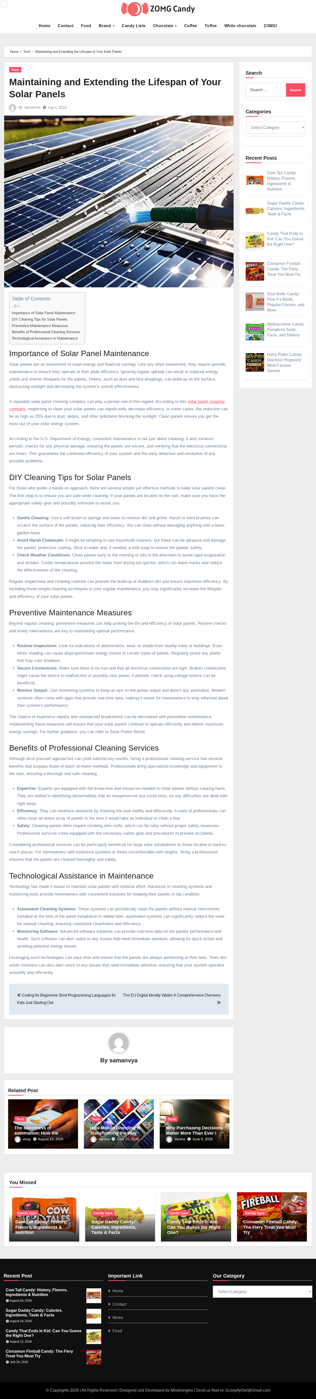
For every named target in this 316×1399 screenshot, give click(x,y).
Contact (66, 26)
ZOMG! (270, 26)
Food (86, 26)
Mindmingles (182, 1390)
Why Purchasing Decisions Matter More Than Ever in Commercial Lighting (194, 1133)
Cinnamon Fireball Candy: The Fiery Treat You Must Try (270, 1227)
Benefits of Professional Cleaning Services (46, 332)
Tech (15, 70)
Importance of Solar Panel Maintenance (43, 313)
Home (44, 26)
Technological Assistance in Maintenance (45, 338)
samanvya (32, 107)
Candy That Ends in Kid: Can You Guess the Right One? (193, 1227)
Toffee (211, 26)
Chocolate (164, 26)
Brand (105, 26)
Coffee (190, 26)
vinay (27, 1139)
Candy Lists (134, 26)
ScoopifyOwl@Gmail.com (247, 1390)
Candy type (27, 1213)
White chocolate (240, 26)
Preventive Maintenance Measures (40, 326)
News (118, 1317)
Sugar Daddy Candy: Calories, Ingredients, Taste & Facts (114, 1227)
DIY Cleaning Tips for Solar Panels (39, 319)
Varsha (104, 1139)
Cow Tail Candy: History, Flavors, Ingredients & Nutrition (41, 1227)
